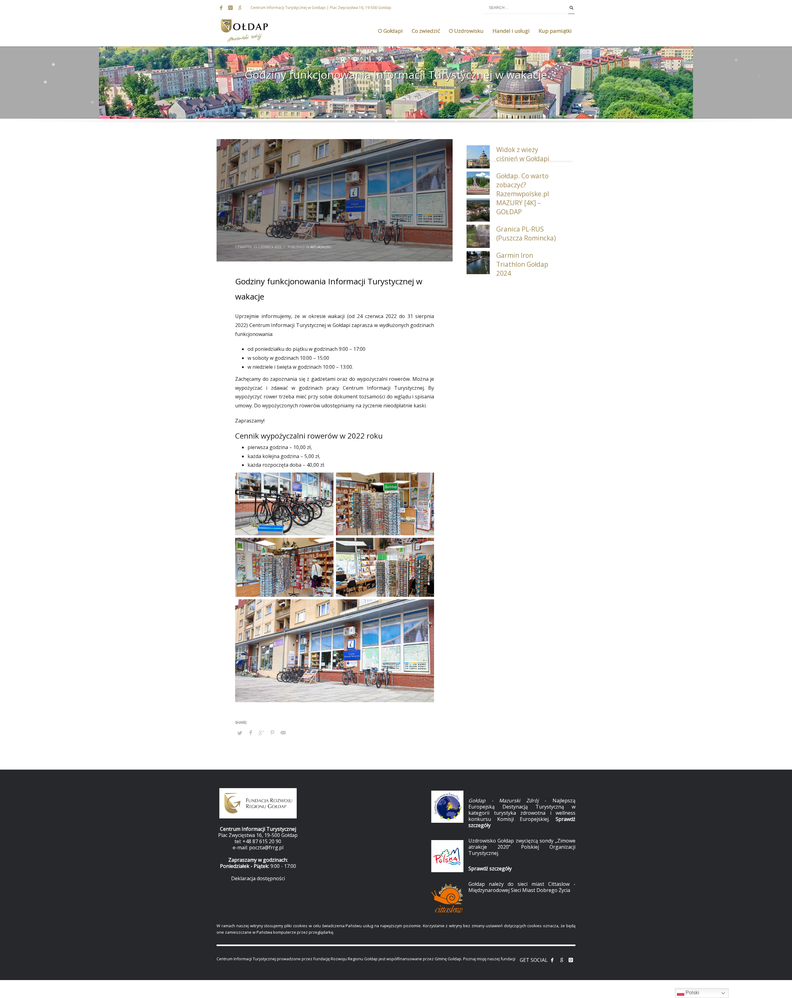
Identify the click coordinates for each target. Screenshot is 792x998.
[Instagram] (230, 7)
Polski (691, 992)
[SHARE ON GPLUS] (261, 732)
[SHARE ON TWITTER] (239, 732)
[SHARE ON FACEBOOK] (250, 732)
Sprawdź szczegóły (490, 868)
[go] (571, 8)
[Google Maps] (561, 960)
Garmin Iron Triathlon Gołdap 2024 (522, 264)
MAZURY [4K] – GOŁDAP (518, 207)
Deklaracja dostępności (258, 878)
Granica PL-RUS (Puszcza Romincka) (526, 233)
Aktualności (320, 247)
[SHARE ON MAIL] (283, 732)
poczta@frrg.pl (266, 847)
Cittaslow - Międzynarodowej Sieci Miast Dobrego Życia (521, 887)
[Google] (239, 7)
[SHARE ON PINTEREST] (272, 732)
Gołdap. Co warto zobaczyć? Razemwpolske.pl (522, 185)
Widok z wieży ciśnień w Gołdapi (522, 154)
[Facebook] (221, 7)
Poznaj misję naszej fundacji (489, 959)
